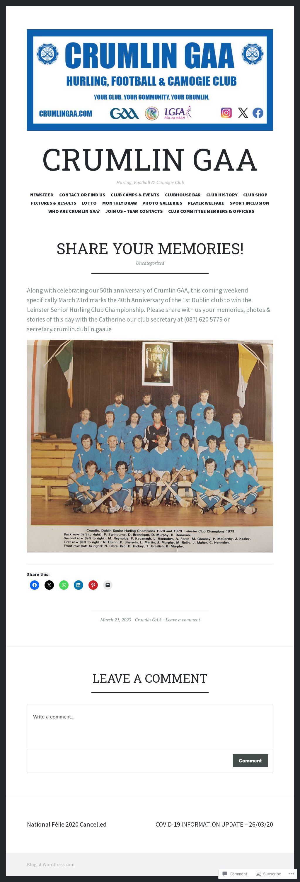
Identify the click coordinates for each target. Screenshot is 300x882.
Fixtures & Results (53, 203)
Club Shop (255, 195)
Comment (250, 761)
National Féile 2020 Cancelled (67, 824)
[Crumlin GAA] (150, 80)
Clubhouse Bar (183, 195)
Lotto (89, 203)
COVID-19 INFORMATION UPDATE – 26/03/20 (214, 824)
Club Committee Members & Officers (211, 211)
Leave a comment (183, 619)
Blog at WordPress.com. (51, 864)
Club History (222, 195)
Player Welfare (206, 203)
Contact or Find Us (82, 195)
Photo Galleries (162, 203)
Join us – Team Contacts (134, 211)
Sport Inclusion (249, 203)
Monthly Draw (119, 203)
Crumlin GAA (150, 159)
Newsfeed (42, 195)
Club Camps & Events (135, 195)
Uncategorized (150, 263)
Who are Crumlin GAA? (74, 211)
